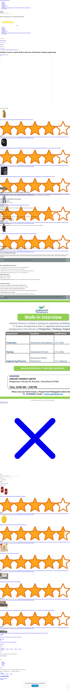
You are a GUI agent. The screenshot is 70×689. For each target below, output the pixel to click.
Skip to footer (7, 0)
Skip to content (2, 0)
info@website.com (3, 40)
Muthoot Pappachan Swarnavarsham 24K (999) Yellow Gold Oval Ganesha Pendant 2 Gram (13, 524)
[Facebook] (4, 188)
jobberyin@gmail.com (3, 655)
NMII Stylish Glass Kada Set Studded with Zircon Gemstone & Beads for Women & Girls (13, 496)
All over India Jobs (6, 49)
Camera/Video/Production (6, 633)
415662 (1, 135)
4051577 (1, 249)
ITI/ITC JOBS (27, 633)
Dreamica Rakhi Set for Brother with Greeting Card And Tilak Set (9, 553)
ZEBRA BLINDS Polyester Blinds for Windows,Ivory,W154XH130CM (10, 581)
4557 (1, 569)
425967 (1, 512)
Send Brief (1, 44)
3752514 (1, 221)
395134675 (2, 164)
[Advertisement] (30, 236)
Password (1, 477)
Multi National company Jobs (14, 49)
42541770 (2, 626)
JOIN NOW (35, 685)
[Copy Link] (6, 188)
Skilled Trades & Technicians (43, 633)
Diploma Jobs (18, 633)
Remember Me (3, 479)
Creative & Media (13, 633)
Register (6, 483)
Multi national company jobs (33, 633)
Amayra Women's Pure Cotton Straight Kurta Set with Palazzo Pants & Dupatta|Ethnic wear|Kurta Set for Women (16, 119)
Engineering (23, 633)
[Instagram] (3, 188)
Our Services (2, 48)
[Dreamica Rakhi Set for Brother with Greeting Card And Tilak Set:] (4, 551)
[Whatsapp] (1, 188)
